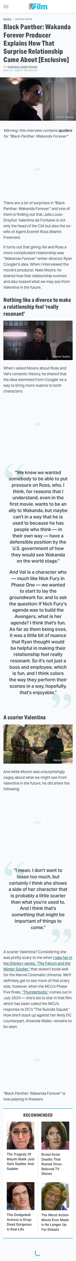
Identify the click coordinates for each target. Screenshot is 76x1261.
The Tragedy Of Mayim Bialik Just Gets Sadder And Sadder (20, 1161)
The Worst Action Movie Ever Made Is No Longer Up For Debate (55, 1222)
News (7, 19)
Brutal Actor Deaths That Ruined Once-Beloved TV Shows (51, 1164)
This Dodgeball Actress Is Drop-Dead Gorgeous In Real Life (19, 1222)
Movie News (24, 19)
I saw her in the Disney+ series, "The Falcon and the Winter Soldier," (37, 963)
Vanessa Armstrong (22, 66)
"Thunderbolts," (35, 992)
